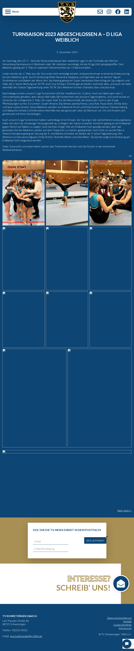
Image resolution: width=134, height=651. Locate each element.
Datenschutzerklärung (119, 618)
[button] (24, 13)
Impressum (125, 628)
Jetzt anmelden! (95, 540)
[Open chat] (126, 643)
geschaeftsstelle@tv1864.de (26, 636)
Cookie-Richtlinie (122, 624)
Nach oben (124, 510)
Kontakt (100, 11)
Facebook (117, 11)
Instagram (109, 11)
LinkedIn (126, 11)
